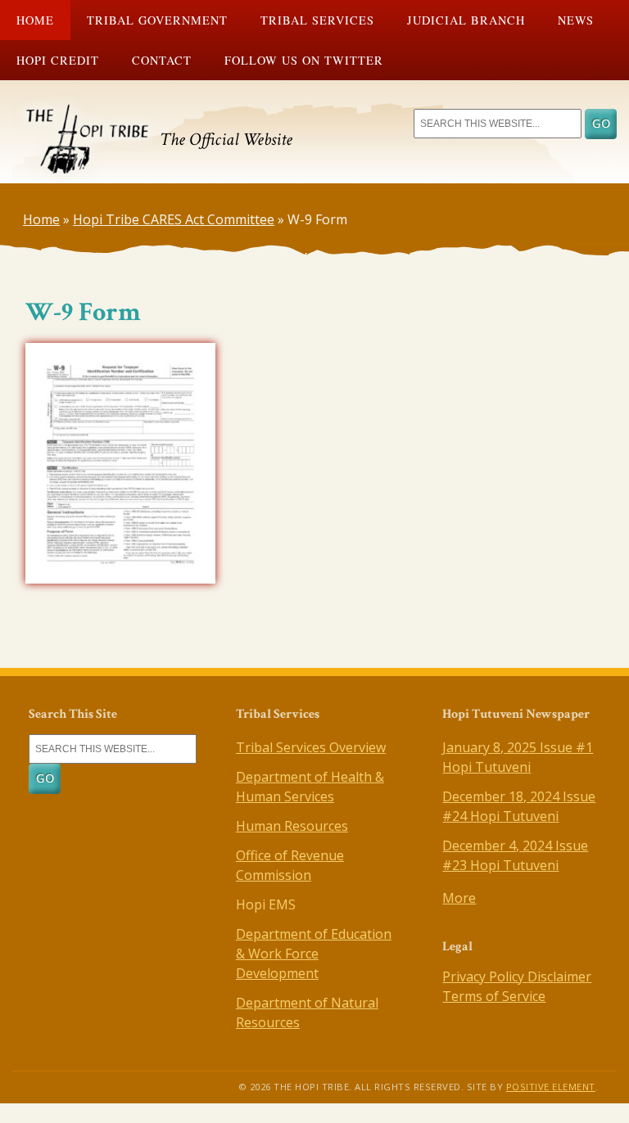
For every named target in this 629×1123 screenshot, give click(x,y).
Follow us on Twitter (303, 60)
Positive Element (550, 1086)
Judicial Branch (466, 20)
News (576, 20)
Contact (162, 60)
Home (35, 20)
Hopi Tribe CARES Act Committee (173, 219)
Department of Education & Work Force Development (313, 953)
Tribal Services (317, 20)
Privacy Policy (484, 976)
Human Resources (292, 826)
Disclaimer (559, 976)
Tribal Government (157, 20)
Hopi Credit (57, 60)
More (459, 898)
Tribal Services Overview (311, 747)
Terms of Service (493, 996)
